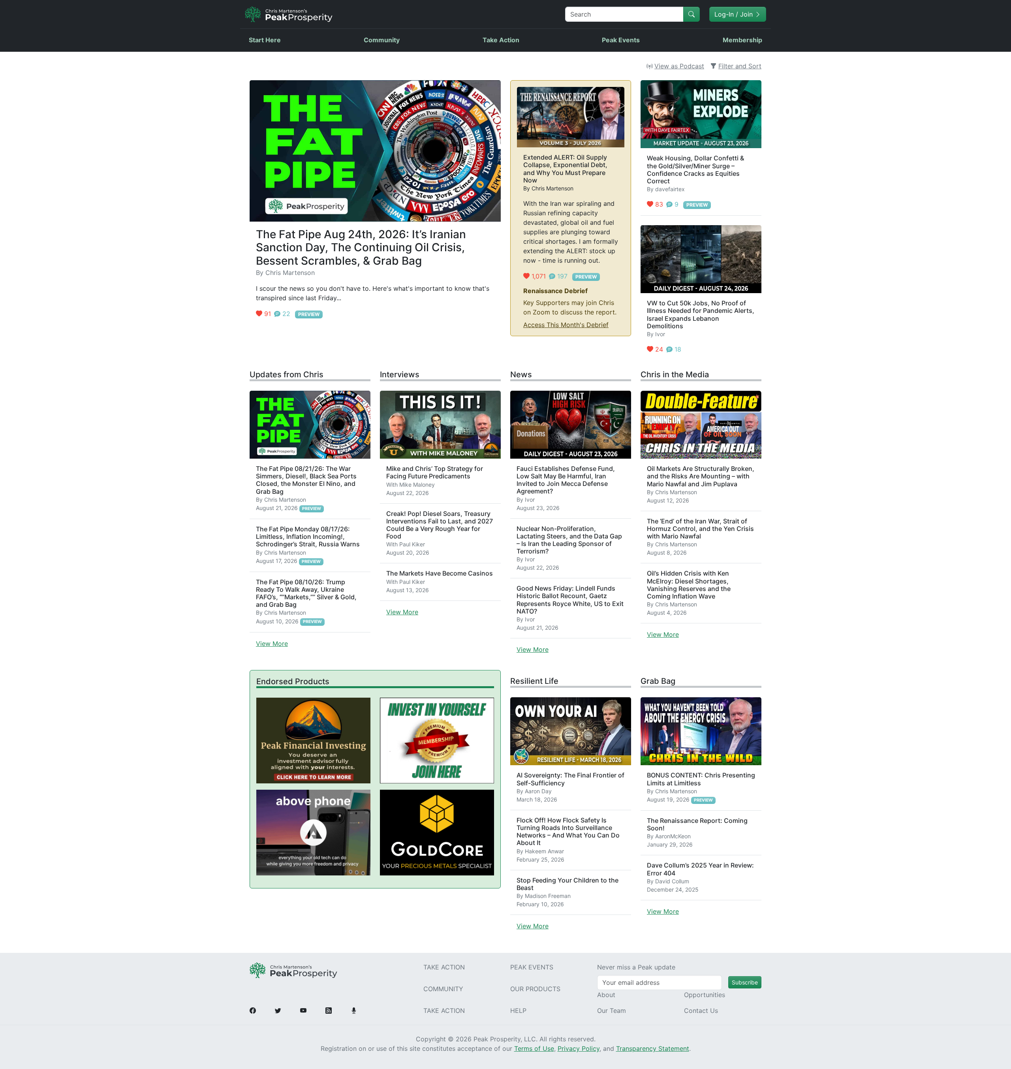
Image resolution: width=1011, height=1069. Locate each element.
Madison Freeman (548, 895)
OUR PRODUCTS (535, 989)
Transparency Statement (652, 1048)
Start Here (265, 40)
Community (382, 40)
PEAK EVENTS (531, 967)
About (606, 995)
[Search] (691, 14)
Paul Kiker (412, 544)
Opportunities (704, 995)
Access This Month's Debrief (566, 325)
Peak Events (621, 40)
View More (272, 643)
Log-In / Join (734, 14)
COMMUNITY (443, 989)
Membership (742, 40)
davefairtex (670, 189)
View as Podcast (679, 66)
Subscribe (745, 982)
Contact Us (701, 1010)
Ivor (660, 334)
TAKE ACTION (444, 967)
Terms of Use (534, 1048)
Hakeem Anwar (544, 851)
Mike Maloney (417, 484)
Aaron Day (538, 791)
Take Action (501, 40)
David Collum (672, 881)
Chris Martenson (290, 273)
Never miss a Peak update (636, 967)
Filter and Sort (739, 66)
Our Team (611, 1010)
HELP (518, 1010)
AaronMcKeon (673, 836)
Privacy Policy (578, 1048)
